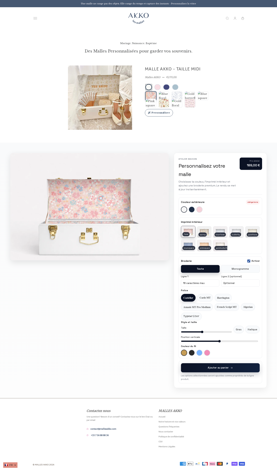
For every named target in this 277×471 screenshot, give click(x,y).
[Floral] (150, 95)
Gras (239, 329)
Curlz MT (205, 297)
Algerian (248, 307)
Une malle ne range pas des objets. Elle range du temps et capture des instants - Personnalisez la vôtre (138, 3)
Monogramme (240, 268)
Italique (252, 329)
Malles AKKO (152, 77)
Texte (200, 268)
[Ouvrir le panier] (242, 18)
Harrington (223, 298)
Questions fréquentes (169, 426)
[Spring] (164, 103)
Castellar (188, 298)
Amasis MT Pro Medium (196, 307)
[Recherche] (227, 18)
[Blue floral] (164, 96)
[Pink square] (151, 103)
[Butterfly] (177, 96)
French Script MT (227, 307)
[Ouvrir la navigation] (35, 18)
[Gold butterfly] (190, 96)
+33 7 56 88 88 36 (99, 435)
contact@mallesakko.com (103, 428)
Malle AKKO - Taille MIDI (173, 68)
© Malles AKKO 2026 (43, 464)
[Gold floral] (177, 103)
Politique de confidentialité (171, 436)
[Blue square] (203, 96)
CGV (161, 441)
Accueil (162, 416)
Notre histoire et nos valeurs (172, 421)
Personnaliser (160, 112)
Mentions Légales (167, 446)
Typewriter (191, 316)
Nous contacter (166, 431)
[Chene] (190, 103)
